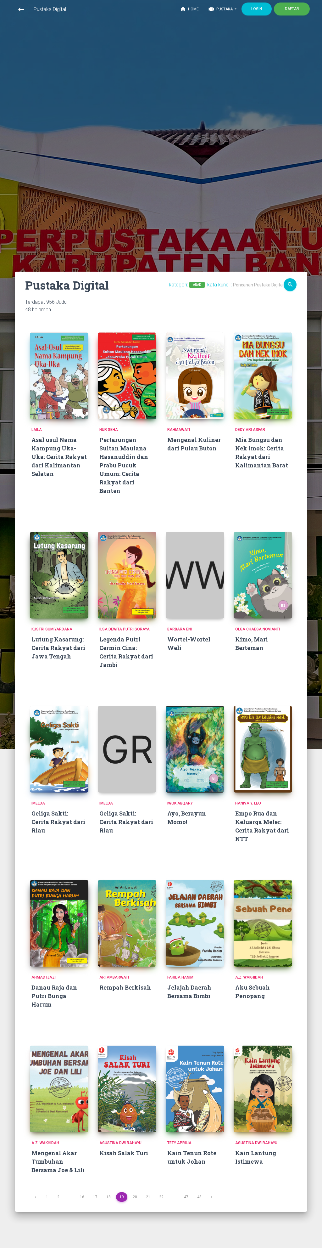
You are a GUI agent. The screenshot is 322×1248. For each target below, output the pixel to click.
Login (256, 9)
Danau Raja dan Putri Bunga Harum (54, 996)
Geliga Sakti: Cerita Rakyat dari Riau (58, 822)
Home (189, 9)
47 (186, 1197)
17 (95, 1197)
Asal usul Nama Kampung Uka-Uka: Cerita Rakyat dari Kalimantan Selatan (59, 456)
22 (161, 1197)
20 (135, 1197)
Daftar (292, 9)
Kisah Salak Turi (123, 1153)
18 (108, 1197)
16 (82, 1197)
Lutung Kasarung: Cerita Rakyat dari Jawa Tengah (58, 647)
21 (148, 1197)
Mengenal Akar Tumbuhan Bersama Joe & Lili (58, 1161)
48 (199, 1197)
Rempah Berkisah (125, 987)
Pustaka (221, 9)
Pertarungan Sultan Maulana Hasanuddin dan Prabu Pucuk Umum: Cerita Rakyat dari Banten (123, 465)
